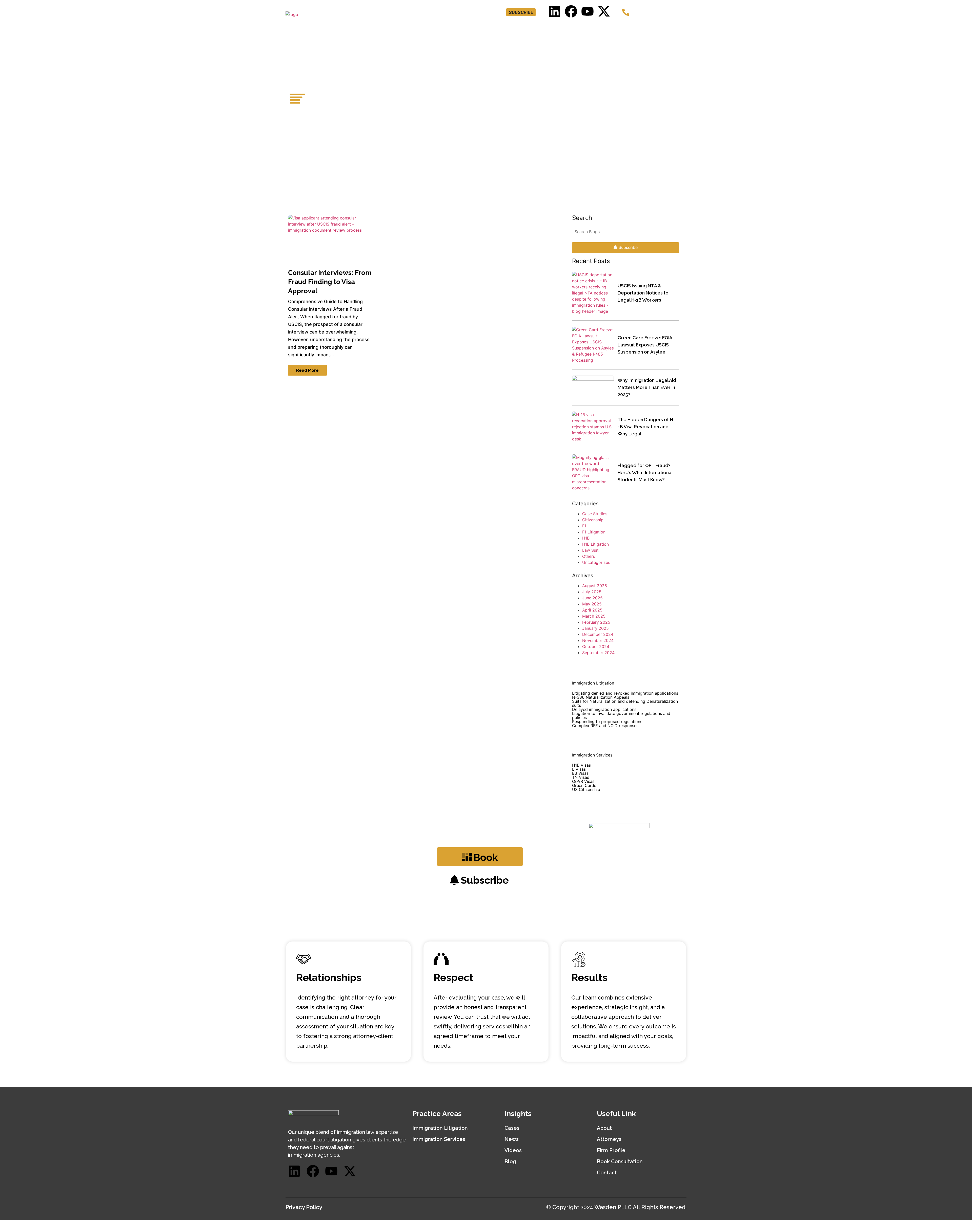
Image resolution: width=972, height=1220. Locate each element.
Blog (647, 28)
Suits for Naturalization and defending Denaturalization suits (625, 703)
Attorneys (486, 28)
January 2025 (595, 628)
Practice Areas (525, 28)
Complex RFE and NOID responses (605, 726)
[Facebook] (571, 11)
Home (456, 28)
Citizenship (592, 519)
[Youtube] (587, 11)
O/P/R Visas (583, 781)
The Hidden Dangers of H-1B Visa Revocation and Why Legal (646, 426)
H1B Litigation (595, 544)
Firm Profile (611, 1150)
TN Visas (580, 777)
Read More (307, 370)
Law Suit (590, 550)
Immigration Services (438, 1139)
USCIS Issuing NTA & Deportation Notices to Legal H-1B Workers (643, 293)
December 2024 (597, 634)
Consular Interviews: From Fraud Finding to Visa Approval (329, 282)
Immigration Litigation (440, 1128)
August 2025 (594, 585)
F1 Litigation (593, 531)
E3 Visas (580, 773)
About (604, 1128)
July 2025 (591, 591)
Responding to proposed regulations (607, 721)
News (511, 1139)
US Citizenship (586, 789)
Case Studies (594, 513)
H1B (586, 538)
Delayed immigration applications (604, 709)
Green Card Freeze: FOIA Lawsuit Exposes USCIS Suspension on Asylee (645, 345)
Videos (513, 1150)
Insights (620, 28)
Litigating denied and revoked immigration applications (625, 693)
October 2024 (595, 646)
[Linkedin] (554, 11)
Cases (511, 1128)
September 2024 (598, 652)
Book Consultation (578, 28)
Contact (672, 28)
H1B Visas (581, 765)
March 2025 (593, 616)
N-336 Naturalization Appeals (600, 697)
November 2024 (598, 640)
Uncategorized (596, 562)
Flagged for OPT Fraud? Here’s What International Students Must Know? (645, 472)
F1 (584, 525)
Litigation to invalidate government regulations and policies (621, 715)
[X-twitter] (604, 11)
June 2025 (592, 597)
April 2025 (592, 610)
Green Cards (584, 785)
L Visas (579, 769)
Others (588, 556)
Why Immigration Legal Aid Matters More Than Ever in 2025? (647, 387)
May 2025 (592, 603)
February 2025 (596, 622)
